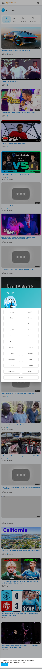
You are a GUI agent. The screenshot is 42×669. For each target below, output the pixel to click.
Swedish (30, 365)
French (30, 318)
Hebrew (30, 347)
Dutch (11, 318)
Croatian (11, 347)
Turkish (30, 330)
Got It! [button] (5, 664)
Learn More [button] (21, 662)
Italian (30, 359)
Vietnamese (11, 371)
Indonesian (30, 342)
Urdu (11, 342)
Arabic (30, 312)
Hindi (11, 336)
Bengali (12, 353)
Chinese (30, 336)
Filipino (21, 377)
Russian (30, 324)
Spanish (12, 330)
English (12, 312)
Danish (30, 371)
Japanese (30, 353)
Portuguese (11, 359)
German (11, 324)
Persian (12, 365)
